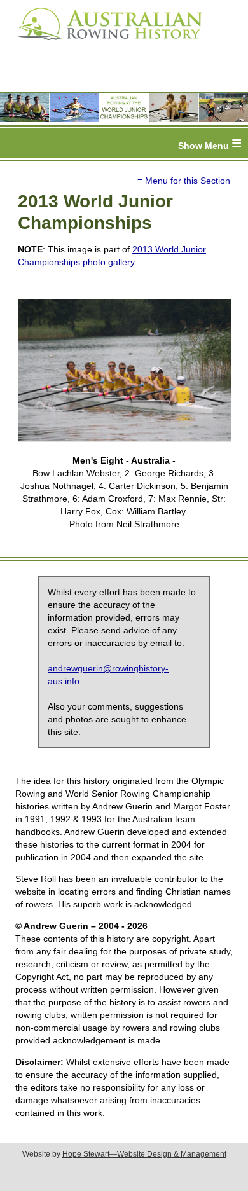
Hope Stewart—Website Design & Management (144, 1154)
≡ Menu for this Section (183, 181)
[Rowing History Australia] (105, 44)
